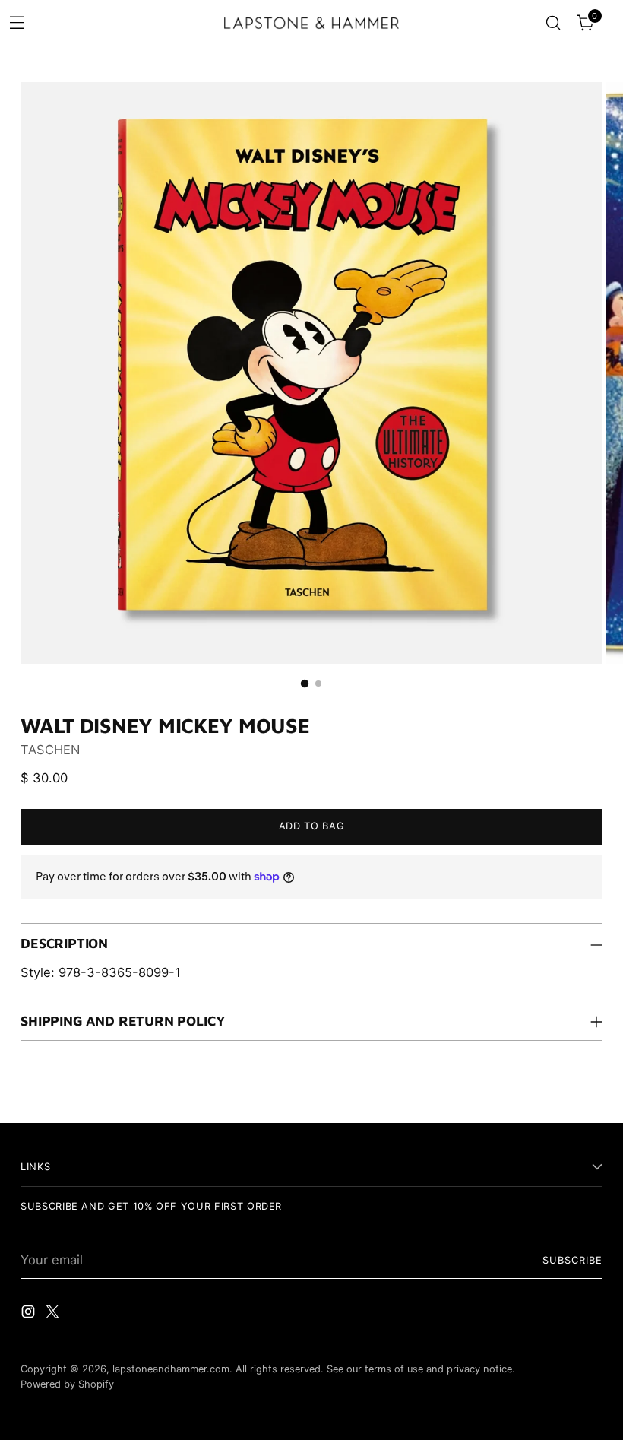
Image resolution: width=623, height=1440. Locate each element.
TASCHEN (50, 749)
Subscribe (572, 1260)
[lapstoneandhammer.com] (311, 23)
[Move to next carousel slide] (589, 1093)
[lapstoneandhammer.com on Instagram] (30, 1314)
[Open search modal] (553, 23)
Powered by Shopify (67, 1384)
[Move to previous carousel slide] (555, 1094)
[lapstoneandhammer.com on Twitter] (54, 1314)
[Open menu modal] (16, 21)
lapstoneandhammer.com (170, 1369)
